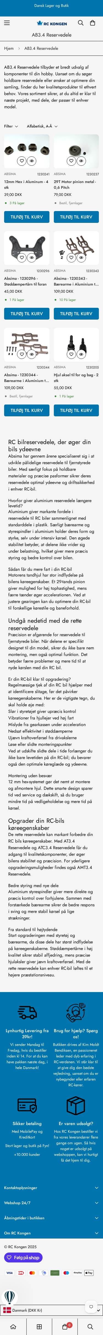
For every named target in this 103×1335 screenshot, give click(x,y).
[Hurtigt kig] (31, 161)
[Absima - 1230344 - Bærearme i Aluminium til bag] (26, 345)
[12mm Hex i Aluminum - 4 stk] (26, 151)
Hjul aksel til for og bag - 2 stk (76, 377)
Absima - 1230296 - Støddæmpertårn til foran (25, 281)
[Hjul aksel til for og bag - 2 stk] (76, 345)
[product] (13, 1326)
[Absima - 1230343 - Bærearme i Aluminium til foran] (76, 248)
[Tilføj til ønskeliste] (21, 161)
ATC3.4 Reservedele (56, 847)
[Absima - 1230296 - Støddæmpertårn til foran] (26, 248)
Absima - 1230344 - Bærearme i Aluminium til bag (26, 378)
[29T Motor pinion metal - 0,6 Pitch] (76, 151)
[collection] (39, 1327)
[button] (92, 22)
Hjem (9, 48)
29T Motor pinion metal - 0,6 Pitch (75, 184)
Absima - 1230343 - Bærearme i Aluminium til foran (75, 281)
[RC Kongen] (52, 23)
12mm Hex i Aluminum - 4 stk (26, 184)
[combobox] (51, 1310)
